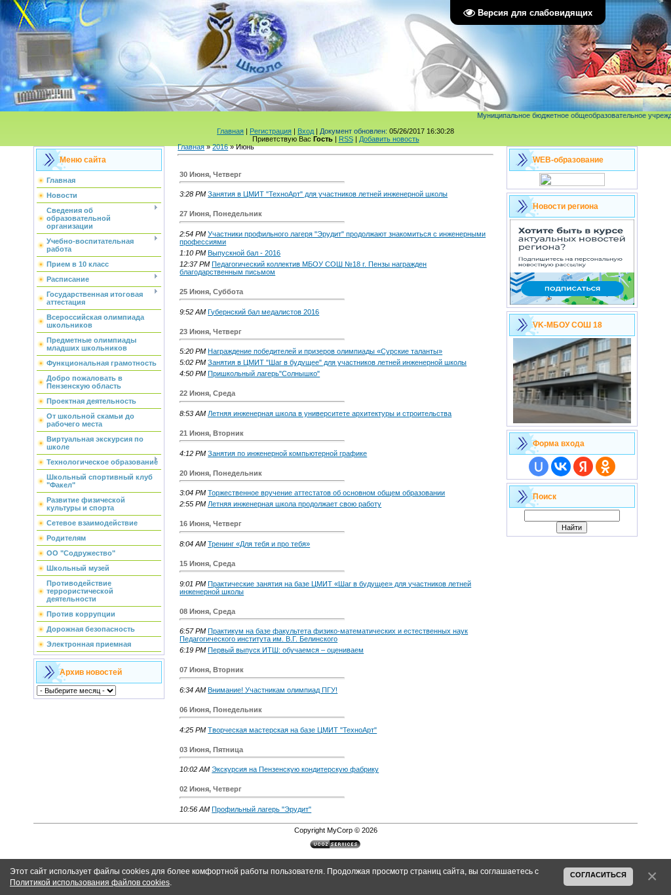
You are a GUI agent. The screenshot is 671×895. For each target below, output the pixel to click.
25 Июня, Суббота (211, 291)
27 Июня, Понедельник (221, 214)
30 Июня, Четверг (211, 174)
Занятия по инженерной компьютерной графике (287, 453)
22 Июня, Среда (207, 393)
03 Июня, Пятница (211, 749)
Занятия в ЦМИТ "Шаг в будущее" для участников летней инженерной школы (337, 362)
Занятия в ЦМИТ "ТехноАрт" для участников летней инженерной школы (328, 194)
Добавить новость (389, 139)
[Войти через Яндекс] (583, 466)
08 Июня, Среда (207, 611)
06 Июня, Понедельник (221, 710)
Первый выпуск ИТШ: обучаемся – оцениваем (286, 650)
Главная (230, 131)
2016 (220, 147)
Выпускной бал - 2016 (244, 253)
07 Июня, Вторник (212, 670)
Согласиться (598, 875)
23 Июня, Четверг (211, 331)
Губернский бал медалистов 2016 (263, 312)
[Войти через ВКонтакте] (561, 466)
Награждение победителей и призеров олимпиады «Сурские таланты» (325, 351)
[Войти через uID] (538, 466)
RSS (346, 139)
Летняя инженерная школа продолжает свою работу (294, 504)
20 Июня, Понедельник (221, 473)
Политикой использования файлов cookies (90, 882)
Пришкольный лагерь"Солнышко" (264, 373)
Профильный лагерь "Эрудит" (261, 809)
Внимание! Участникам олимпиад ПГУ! (272, 690)
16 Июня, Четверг (211, 523)
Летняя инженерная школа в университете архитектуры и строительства (329, 413)
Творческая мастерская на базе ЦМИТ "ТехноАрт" (292, 730)
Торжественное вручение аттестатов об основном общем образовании (326, 493)
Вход (305, 131)
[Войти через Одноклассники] (605, 466)
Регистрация (271, 131)
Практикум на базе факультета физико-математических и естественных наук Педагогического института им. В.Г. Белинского (324, 635)
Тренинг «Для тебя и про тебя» (259, 544)
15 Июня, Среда (207, 563)
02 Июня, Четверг (211, 789)
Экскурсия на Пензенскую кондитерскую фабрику (295, 769)
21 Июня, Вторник (212, 433)
